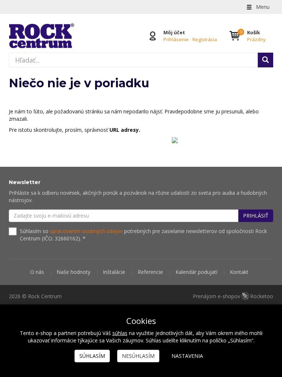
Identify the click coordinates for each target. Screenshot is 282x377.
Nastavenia (187, 355)
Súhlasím (92, 355)
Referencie (150, 271)
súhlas (119, 333)
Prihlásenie (176, 39)
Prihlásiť (255, 215)
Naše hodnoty (73, 271)
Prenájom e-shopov (233, 296)
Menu (262, 6)
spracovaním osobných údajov (86, 231)
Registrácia (204, 39)
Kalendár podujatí (196, 271)
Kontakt (239, 271)
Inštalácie (114, 271)
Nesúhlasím (138, 355)
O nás (37, 271)
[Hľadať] (265, 60)
